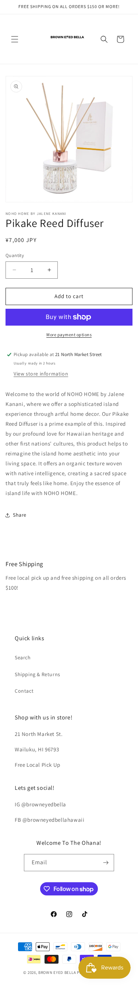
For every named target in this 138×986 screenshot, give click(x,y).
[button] (15, 39)
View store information (41, 373)
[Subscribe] (106, 862)
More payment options (69, 334)
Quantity (15, 255)
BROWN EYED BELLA (57, 972)
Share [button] (19, 515)
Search (23, 657)
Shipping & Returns (37, 674)
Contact (24, 691)
